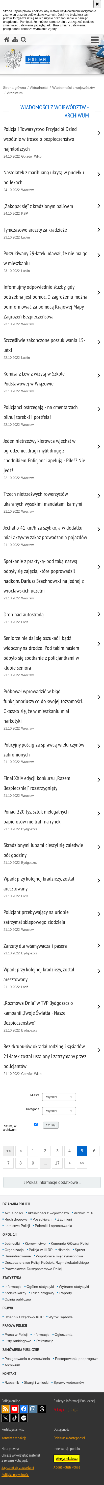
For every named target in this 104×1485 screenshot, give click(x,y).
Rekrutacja (45, 1341)
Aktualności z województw (48, 1213)
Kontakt (9, 1373)
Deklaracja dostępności (69, 1437)
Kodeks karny (15, 1293)
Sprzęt (80, 1250)
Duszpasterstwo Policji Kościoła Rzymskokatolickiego (47, 1262)
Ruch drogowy (16, 1219)
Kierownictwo (35, 1243)
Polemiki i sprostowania (53, 1226)
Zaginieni (64, 1219)
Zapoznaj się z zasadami (18, 1467)
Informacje (13, 1287)
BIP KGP (72, 1409)
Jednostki (12, 1243)
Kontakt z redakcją (14, 1437)
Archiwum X (83, 1213)
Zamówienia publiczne (21, 1349)
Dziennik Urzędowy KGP (24, 1317)
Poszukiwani (42, 1219)
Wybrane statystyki (74, 1287)
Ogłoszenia (63, 1334)
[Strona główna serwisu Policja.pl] (7, 39)
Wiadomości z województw (73, 88)
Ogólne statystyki (40, 1287)
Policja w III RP (41, 1250)
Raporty (65, 1293)
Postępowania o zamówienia (27, 1359)
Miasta (34, 1095)
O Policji (10, 1234)
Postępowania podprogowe (76, 1359)
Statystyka (12, 1277)
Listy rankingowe (18, 1341)
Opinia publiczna (18, 1299)
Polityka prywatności (15, 1474)
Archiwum (15, 93)
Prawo (8, 1308)
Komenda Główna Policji (70, 1243)
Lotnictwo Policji (17, 1226)
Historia (64, 1250)
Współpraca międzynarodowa (59, 1256)
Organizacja (14, 1250)
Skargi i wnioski (36, 1382)
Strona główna (14, 88)
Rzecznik (12, 1382)
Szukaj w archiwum (9, 1128)
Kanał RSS (6, 1409)
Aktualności (39, 88)
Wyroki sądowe (60, 1317)
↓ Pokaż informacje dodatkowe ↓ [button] (52, 1182)
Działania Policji (16, 1204)
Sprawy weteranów (69, 1382)
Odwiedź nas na (15, 1409)
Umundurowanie (18, 1256)
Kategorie (32, 1109)
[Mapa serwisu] (15, 39)
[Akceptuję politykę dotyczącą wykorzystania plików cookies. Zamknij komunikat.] (97, 4)
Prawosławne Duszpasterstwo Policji (33, 1269)
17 (56, 1161)
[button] (95, 40)
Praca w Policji (15, 1325)
